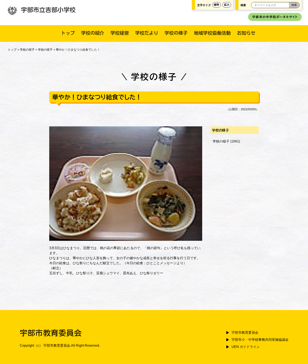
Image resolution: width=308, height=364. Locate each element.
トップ (68, 33)
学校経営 (119, 33)
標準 (216, 4)
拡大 (226, 4)
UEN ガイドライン (246, 347)
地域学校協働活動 (212, 33)
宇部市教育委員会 (245, 332)
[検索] (294, 5)
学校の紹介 (92, 33)
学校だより (146, 33)
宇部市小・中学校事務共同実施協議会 (260, 339)
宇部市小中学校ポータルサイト (275, 16)
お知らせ (246, 33)
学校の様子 (176, 33)
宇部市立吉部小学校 (48, 10)
